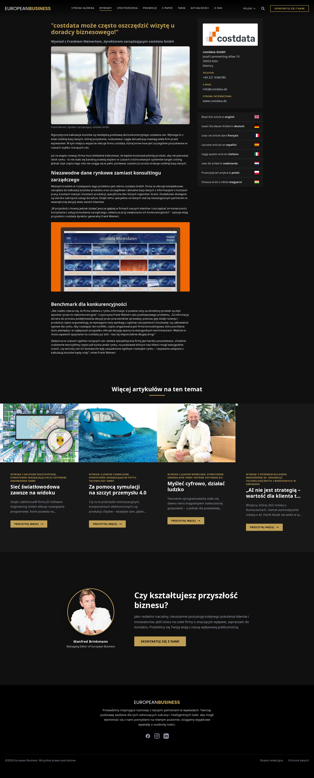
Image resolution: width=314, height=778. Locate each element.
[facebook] (147, 736)
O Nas (218, 7)
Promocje (150, 7)
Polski (248, 8)
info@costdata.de (215, 89)
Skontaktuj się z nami (289, 8)
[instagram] (157, 736)
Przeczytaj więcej (26, 523)
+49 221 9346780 (214, 77)
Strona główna (82, 7)
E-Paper (167, 7)
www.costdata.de (215, 101)
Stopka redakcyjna (271, 760)
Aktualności (200, 7)
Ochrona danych (298, 760)
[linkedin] (166, 736)
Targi (181, 7)
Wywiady (105, 7)
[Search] (263, 8)
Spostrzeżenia (127, 7)
